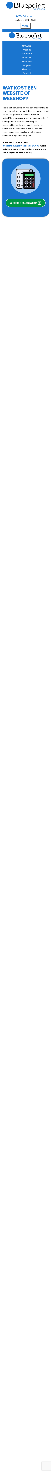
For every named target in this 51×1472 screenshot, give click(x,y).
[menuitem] (27, 46)
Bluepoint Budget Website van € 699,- (21, 145)
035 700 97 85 (25, 15)
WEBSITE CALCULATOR (24, 203)
